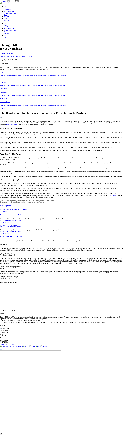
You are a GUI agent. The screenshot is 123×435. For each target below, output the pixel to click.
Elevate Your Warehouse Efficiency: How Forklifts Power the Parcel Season (27, 200)
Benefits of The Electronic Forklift (11, 237)
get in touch (113, 195)
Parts (5, 15)
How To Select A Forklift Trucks (10, 226)
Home (6, 6)
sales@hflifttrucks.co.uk (7, 344)
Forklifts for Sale (9, 11)
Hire (5, 8)
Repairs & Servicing (10, 13)
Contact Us (3, 1)
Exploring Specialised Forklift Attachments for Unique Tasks (22, 202)
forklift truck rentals (12, 124)
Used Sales (7, 9)
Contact (6, 20)
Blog (5, 18)
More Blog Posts (5, 206)
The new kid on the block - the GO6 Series (13, 215)
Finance (6, 16)
